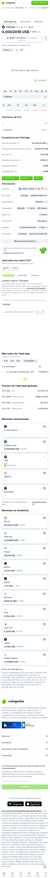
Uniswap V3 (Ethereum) (36, 288)
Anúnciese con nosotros (12, 253)
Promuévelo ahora (39, 502)
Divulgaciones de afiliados (11, 357)
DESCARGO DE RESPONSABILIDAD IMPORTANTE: (22, 811)
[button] (24, 195)
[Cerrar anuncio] (44, 457)
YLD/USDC (43, 372)
